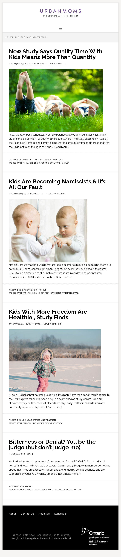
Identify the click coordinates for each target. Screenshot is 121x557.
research (60, 490)
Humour (42, 290)
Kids (31, 160)
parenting (44, 163)
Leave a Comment (56, 64)
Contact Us (27, 513)
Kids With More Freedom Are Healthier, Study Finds (48, 314)
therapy (76, 490)
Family (25, 160)
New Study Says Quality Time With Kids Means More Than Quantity (55, 54)
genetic (50, 490)
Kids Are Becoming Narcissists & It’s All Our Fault (57, 184)
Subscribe (60, 513)
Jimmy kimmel (30, 293)
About (12, 513)
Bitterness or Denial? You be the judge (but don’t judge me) (52, 444)
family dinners (30, 163)
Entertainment (29, 290)
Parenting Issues (54, 160)
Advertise (44, 513)
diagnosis (35, 490)
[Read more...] (61, 146)
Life (24, 420)
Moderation (43, 293)
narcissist (55, 293)
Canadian (27, 423)
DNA (43, 490)
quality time (56, 163)
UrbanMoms (60, 13)
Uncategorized (49, 420)
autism (26, 490)
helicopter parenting (44, 423)
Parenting (39, 160)
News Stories (33, 420)
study (66, 163)
